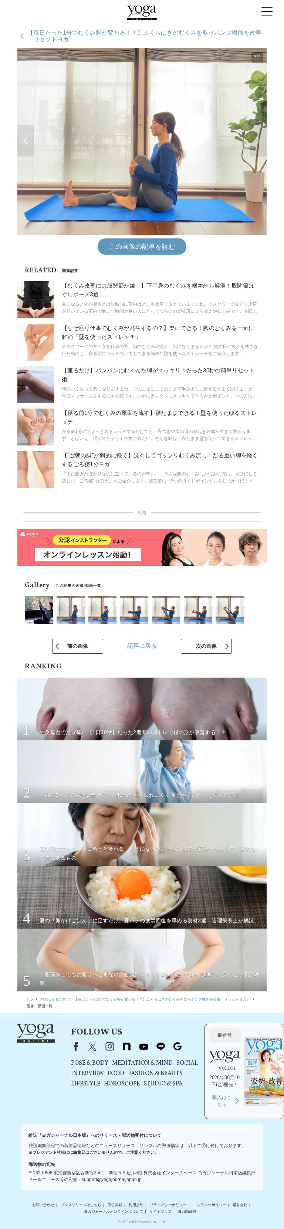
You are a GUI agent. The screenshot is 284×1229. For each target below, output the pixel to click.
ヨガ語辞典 (187, 1211)
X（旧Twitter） (92, 1046)
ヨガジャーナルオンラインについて (113, 1211)
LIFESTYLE (85, 1084)
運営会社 (240, 1205)
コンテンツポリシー (209, 1205)
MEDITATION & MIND (142, 1063)
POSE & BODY (89, 1063)
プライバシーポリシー (168, 1205)
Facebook (74, 1046)
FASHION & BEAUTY (155, 1074)
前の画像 (77, 646)
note (126, 1046)
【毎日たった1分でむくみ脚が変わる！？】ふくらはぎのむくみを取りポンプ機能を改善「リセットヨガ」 (144, 36)
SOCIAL (187, 1063)
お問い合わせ (43, 1205)
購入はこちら (221, 1101)
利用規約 (136, 1205)
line (160, 1046)
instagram (109, 1046)
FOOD (116, 1074)
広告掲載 (115, 1205)
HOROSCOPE (122, 1084)
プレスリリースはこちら (81, 1205)
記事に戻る (142, 646)
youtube (143, 1046)
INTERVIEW (87, 1074)
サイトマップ (160, 1211)
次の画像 (206, 646)
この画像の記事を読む (142, 246)
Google (177, 1046)
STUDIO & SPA (163, 1084)
